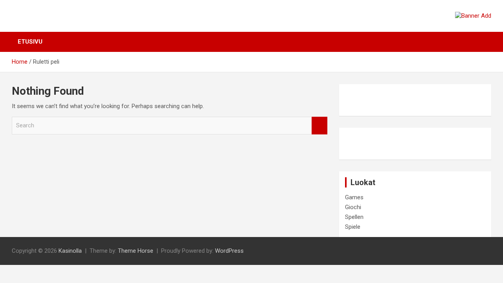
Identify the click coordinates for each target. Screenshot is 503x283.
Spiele (352, 226)
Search (319, 125)
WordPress (229, 250)
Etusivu (30, 41)
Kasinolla (70, 250)
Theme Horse (135, 250)
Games (354, 197)
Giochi (353, 207)
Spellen (354, 217)
